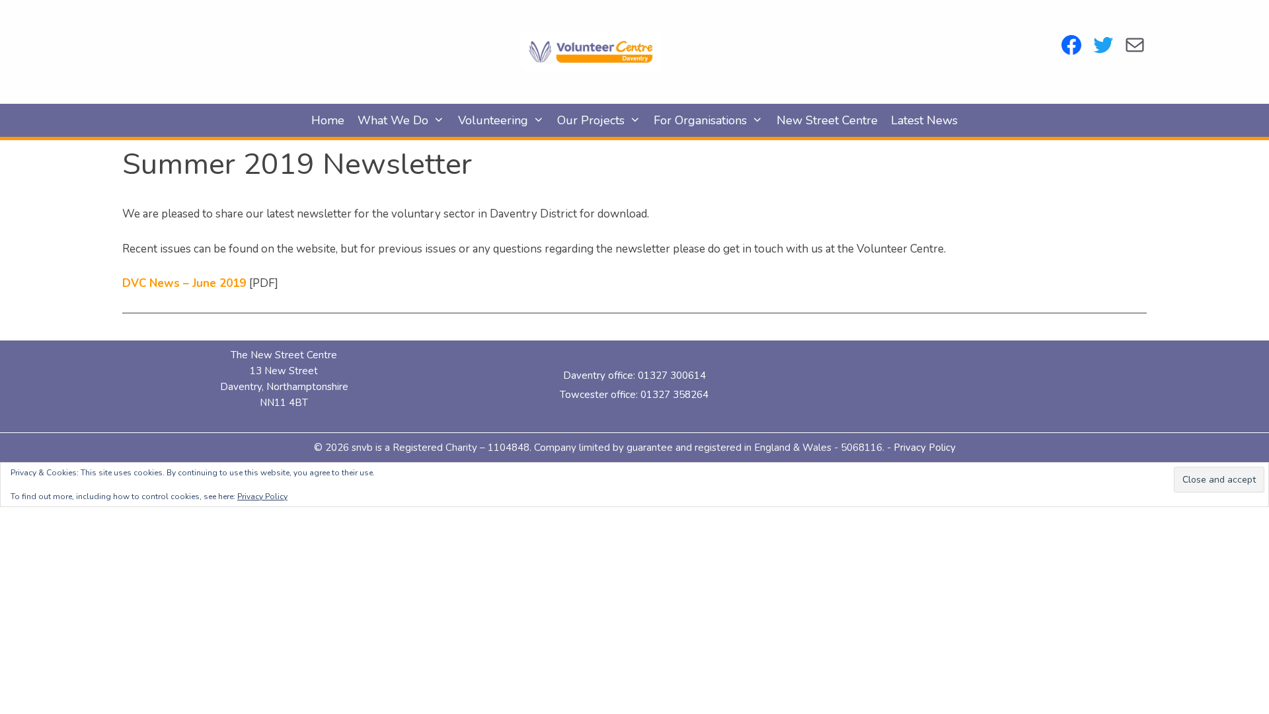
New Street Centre (827, 120)
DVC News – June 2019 (184, 283)
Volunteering (493, 120)
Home (327, 120)
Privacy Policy (925, 447)
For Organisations (700, 120)
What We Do (393, 120)
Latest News (924, 120)
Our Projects (591, 120)
